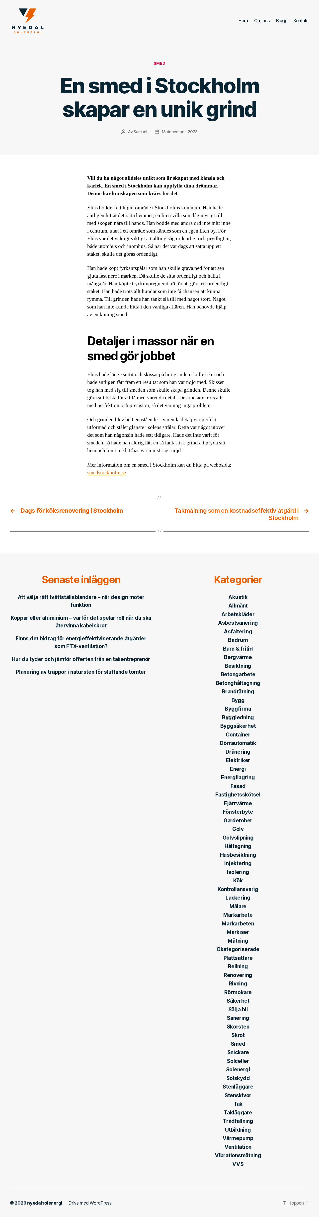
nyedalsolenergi (44, 1203)
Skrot (238, 1035)
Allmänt (237, 606)
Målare (238, 906)
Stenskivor (238, 1095)
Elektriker (238, 760)
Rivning (238, 983)
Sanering (238, 1018)
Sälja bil (238, 1009)
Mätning (238, 941)
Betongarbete (238, 674)
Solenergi (238, 1069)
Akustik (237, 597)
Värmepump (238, 1138)
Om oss (262, 20)
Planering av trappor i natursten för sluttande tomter (81, 672)
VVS (237, 1164)
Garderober (238, 820)
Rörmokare (238, 992)
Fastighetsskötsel (237, 794)
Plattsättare (238, 958)
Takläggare (238, 1112)
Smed (159, 63)
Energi (238, 769)
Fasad (238, 786)
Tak (238, 1104)
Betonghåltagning (238, 683)
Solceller (238, 1061)
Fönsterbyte (238, 812)
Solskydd (238, 1078)
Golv (238, 829)
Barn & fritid (238, 649)
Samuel (140, 131)
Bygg (238, 700)
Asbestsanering (238, 623)
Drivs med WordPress (90, 1203)
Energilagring (238, 777)
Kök (237, 880)
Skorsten (238, 1027)
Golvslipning (238, 838)
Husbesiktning (238, 855)
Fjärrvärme (238, 803)
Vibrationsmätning (238, 1155)
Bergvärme (238, 657)
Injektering (237, 863)
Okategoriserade (238, 949)
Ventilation (238, 1147)
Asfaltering (238, 631)
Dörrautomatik (238, 743)
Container (238, 734)
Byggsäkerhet (238, 726)
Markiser (238, 932)
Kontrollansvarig (238, 889)
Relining (238, 966)
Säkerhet (238, 1001)
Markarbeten (238, 923)
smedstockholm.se (106, 472)
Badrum (238, 640)
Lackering (238, 898)
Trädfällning (238, 1121)
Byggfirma (238, 709)
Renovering (238, 975)
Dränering (238, 752)
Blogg (282, 20)
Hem (243, 20)
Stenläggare (238, 1087)
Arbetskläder (238, 614)
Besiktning (238, 666)
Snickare (238, 1052)
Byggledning (238, 717)
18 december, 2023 (179, 131)
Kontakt (301, 20)
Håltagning (238, 846)
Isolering (238, 872)
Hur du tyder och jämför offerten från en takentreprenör (81, 659)
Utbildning (238, 1130)
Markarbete (237, 915)
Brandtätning (238, 691)
